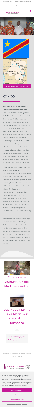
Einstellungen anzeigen (17, 399)
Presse (28, 353)
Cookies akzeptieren (17, 390)
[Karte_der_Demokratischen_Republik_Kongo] (15, 59)
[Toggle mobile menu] (30, 11)
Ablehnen (17, 395)
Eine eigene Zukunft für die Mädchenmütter (17, 282)
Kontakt (19, 357)
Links (14, 357)
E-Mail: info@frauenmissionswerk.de (22, 1)
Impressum (24, 404)
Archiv (23, 353)
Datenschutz (18, 404)
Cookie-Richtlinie (11, 404)
